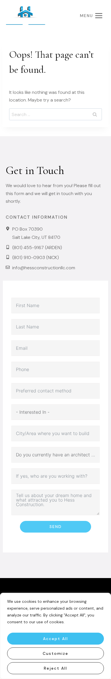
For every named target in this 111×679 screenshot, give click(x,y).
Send (56, 526)
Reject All (55, 668)
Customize (55, 653)
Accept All (55, 638)
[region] (55, 636)
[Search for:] (55, 114)
